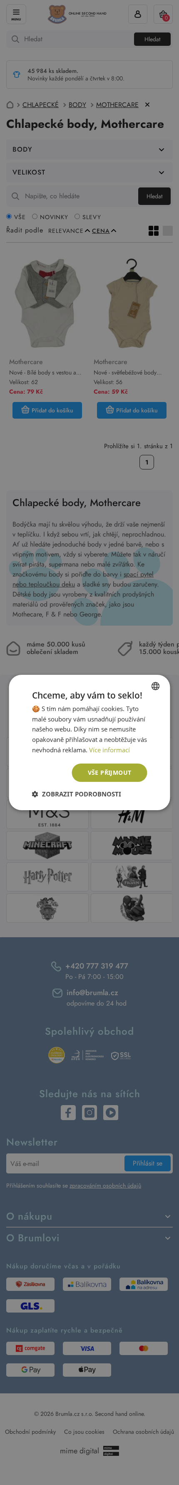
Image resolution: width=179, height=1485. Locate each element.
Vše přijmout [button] (110, 772)
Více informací (109, 750)
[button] (76, 794)
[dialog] (89, 742)
